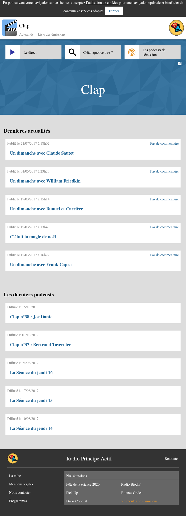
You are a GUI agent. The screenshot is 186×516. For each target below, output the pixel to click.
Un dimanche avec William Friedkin (45, 181)
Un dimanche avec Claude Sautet (42, 153)
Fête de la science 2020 (83, 484)
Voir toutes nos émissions (139, 501)
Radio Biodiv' (131, 484)
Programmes (18, 500)
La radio (15, 475)
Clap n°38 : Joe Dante (31, 316)
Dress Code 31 (77, 501)
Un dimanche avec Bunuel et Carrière (46, 208)
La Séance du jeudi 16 (31, 372)
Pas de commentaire (164, 143)
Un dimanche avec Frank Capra (41, 264)
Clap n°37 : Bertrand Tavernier (40, 344)
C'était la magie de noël (33, 236)
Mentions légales (21, 484)
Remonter (172, 458)
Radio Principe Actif (89, 458)
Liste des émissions (51, 34)
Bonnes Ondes (131, 492)
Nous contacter (20, 492)
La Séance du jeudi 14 (31, 428)
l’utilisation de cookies (102, 2)
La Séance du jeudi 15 (31, 400)
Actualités (26, 34)
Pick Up (72, 492)
